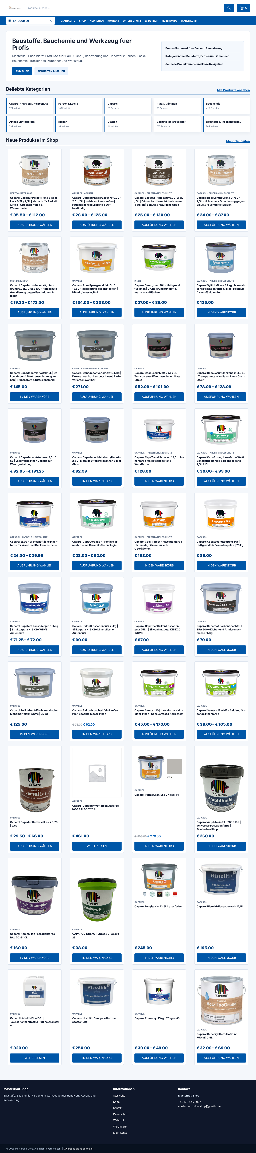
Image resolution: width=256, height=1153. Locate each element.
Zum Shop (22, 71)
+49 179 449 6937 (189, 1101)
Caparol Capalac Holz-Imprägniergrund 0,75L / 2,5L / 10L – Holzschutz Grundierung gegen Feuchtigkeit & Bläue (33, 291)
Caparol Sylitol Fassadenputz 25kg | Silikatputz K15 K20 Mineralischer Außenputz (95, 629)
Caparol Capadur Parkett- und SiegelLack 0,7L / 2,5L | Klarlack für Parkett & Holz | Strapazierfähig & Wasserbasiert (34, 203)
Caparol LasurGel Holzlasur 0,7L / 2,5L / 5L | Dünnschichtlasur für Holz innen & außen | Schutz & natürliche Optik (158, 201)
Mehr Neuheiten (238, 141)
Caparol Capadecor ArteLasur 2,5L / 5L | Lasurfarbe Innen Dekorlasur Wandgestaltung (33, 461)
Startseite (67, 20)
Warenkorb (189, 20)
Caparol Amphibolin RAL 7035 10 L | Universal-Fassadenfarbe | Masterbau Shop (219, 825)
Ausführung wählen (34, 225)
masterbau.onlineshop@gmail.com (199, 1106)
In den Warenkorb (221, 312)
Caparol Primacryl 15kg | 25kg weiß (157, 1018)
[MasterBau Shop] (13, 8)
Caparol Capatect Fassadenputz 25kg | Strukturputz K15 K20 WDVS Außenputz (34, 629)
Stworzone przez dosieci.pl (78, 1148)
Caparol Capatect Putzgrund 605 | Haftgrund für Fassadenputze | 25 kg (220, 543)
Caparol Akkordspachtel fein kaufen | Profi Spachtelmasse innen (95, 712)
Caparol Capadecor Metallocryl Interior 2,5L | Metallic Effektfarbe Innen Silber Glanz (97, 461)
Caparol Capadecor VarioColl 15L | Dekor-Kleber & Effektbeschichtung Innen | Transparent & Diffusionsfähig (34, 376)
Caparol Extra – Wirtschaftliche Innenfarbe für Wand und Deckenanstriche (34, 543)
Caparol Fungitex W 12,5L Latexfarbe (158, 906)
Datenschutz (132, 20)
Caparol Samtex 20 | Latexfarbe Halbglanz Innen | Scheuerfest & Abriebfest (158, 712)
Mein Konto (169, 20)
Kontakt (113, 20)
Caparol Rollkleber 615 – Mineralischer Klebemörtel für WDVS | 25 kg (34, 712)
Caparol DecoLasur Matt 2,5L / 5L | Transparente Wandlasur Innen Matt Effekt (157, 376)
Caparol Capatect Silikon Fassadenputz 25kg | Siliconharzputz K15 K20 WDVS (157, 629)
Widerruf (151, 20)
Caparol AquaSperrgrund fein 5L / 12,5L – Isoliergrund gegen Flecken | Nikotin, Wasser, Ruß (95, 289)
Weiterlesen (97, 846)
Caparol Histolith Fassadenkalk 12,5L (220, 906)
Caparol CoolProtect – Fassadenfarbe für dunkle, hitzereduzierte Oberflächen (158, 545)
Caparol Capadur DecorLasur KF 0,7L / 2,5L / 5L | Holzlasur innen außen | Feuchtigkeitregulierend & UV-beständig (96, 203)
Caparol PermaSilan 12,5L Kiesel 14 (156, 794)
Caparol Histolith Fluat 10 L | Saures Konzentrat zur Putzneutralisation (34, 1022)
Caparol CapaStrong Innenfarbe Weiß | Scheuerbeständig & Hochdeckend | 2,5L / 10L (221, 461)
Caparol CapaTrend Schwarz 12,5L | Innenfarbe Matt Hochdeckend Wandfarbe (159, 461)
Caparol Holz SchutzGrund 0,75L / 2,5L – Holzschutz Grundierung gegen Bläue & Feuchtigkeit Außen (221, 201)
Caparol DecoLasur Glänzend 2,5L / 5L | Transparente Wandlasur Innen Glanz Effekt (221, 376)
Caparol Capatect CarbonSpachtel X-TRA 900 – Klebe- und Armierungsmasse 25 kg (220, 629)
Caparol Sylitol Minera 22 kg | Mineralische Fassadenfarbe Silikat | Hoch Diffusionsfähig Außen (221, 289)
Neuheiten (97, 20)
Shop (82, 20)
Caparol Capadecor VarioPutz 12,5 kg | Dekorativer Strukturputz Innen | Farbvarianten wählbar (96, 376)
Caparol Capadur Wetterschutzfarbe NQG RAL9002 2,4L (95, 807)
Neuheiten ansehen (51, 71)
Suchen (229, 8)
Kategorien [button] (21, 20)
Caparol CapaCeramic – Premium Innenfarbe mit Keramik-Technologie (95, 543)
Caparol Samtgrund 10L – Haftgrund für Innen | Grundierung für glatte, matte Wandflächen (157, 289)
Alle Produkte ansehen (233, 90)
